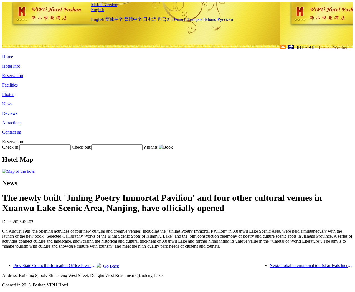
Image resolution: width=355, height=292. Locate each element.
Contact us (11, 132)
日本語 (149, 19)
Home (7, 56)
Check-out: (81, 147)
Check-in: (10, 147)
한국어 (164, 19)
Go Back (110, 266)
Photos (8, 94)
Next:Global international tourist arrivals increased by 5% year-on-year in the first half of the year (311, 265)
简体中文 (114, 19)
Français (194, 19)
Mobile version (104, 4)
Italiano (209, 19)
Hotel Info (11, 66)
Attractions (11, 122)
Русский (225, 19)
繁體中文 (133, 19)
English (97, 9)
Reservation (12, 75)
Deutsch (179, 19)
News (7, 103)
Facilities (10, 85)
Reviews (9, 113)
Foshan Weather (333, 47)
